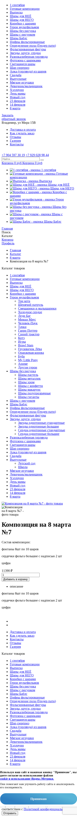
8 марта (15, 108)
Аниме (23, 363)
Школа (23, 467)
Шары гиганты (28, 397)
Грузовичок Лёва (30, 349)
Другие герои (27, 367)
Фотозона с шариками (25, 60)
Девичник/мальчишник (26, 86)
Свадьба (15, 75)
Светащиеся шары (22, 64)
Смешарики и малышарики (37, 308)
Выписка (16, 12)
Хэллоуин (17, 90)
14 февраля (17, 104)
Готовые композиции (25, 8)
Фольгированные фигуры (28, 49)
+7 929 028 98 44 (37, 155)
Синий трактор (28, 334)
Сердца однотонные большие (38, 434)
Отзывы (15, 137)
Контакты (17, 144)
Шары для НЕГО (22, 20)
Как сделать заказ (22, 133)
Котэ (21, 338)
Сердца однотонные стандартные (41, 430)
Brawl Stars (25, 345)
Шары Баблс (18, 38)
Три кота (24, 301)
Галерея (15, 140)
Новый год (17, 97)
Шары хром (26, 382)
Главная (15, 250)
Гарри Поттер (27, 330)
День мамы (17, 93)
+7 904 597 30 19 (13, 155)
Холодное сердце (30, 312)
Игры (22, 341)
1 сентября (17, 5)
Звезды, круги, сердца (25, 53)
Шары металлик (29, 378)
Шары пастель (28, 375)
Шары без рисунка (23, 31)
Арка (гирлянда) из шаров (28, 71)
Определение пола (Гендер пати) (33, 45)
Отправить (9, 813)
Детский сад (26, 463)
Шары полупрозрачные (34, 393)
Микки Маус (27, 319)
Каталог (15, 254)
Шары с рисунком (22, 34)
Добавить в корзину (15, 579)
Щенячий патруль (30, 304)
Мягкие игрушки (22, 82)
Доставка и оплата (23, 129)
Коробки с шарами (23, 23)
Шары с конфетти (30, 386)
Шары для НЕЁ (20, 16)
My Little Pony (28, 360)
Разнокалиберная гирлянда (29, 56)
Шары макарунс (29, 389)
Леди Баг (24, 316)
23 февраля (17, 101)
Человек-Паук (28, 323)
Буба (21, 356)
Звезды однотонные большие (38, 426)
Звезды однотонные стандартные (41, 422)
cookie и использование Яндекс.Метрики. (27, 778)
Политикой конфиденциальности (47, 809)
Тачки (22, 327)
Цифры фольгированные (27, 42)
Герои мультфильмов (24, 27)
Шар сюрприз (19, 67)
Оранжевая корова (31, 352)
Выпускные (18, 79)
